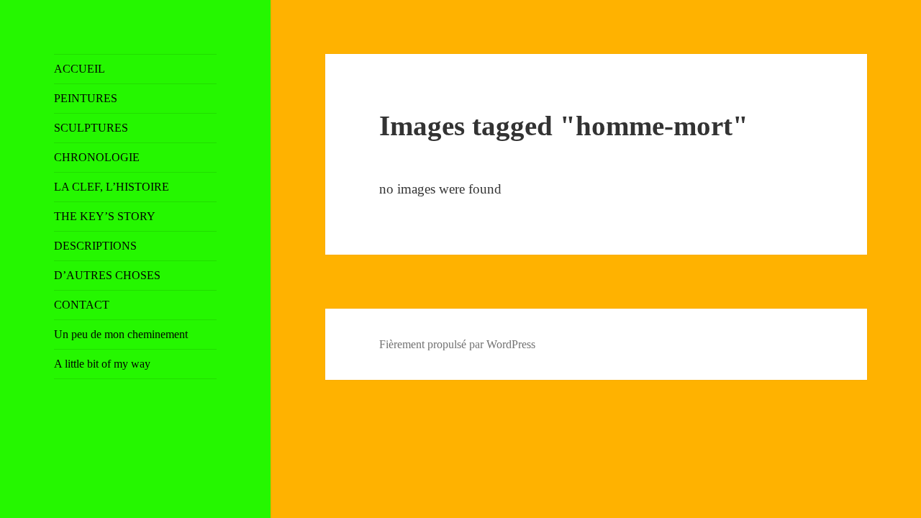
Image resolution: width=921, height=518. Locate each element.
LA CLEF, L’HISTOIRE (111, 187)
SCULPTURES (91, 128)
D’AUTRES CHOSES (107, 275)
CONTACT (81, 305)
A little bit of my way (102, 364)
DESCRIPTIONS (95, 246)
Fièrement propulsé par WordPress (457, 344)
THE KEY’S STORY (104, 216)
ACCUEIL (79, 69)
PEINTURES (85, 98)
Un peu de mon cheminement (121, 334)
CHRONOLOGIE (97, 157)
